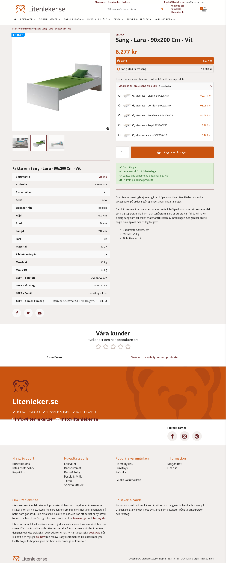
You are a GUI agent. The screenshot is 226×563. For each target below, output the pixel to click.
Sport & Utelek (74, 485)
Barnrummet (72, 468)
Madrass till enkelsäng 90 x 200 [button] (144, 86)
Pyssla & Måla (73, 476)
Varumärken (164, 19)
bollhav (40, 536)
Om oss (172, 468)
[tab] (164, 86)
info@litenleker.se (34, 419)
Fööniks (121, 472)
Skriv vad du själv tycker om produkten (155, 357)
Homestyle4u (124, 464)
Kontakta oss (21, 464)
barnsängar (80, 518)
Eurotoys (122, 468)
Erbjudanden (114, 2)
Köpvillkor (19, 472)
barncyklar (99, 518)
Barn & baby (72, 472)
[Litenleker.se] (40, 9)
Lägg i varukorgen (174, 152)
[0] (212, 9)
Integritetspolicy (23, 468)
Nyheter (127, 2)
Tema (68, 481)
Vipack (103, 176)
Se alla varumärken (128, 480)
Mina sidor (176, 12)
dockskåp (95, 532)
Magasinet (174, 464)
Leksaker (70, 464)
